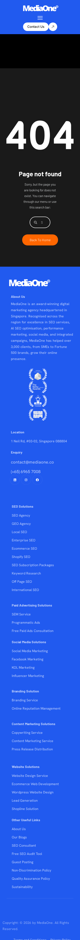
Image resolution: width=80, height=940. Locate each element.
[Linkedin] (15, 480)
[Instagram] (26, 480)
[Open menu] (40, 17)
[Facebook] (37, 480)
